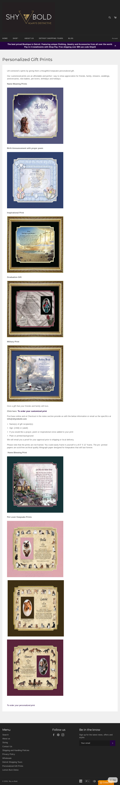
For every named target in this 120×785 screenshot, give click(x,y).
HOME (5, 38)
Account (115, 38)
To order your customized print (32, 411)
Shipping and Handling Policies (15, 750)
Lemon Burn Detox (10, 770)
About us (6, 739)
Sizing (5, 742)
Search (5, 735)
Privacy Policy (8, 754)
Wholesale (6, 758)
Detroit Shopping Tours (12, 762)
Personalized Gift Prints (12, 766)
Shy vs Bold (13, 781)
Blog (70, 38)
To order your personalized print (21, 705)
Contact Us (7, 746)
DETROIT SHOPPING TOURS (51, 38)
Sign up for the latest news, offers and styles (95, 736)
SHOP (15, 38)
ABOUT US (29, 38)
